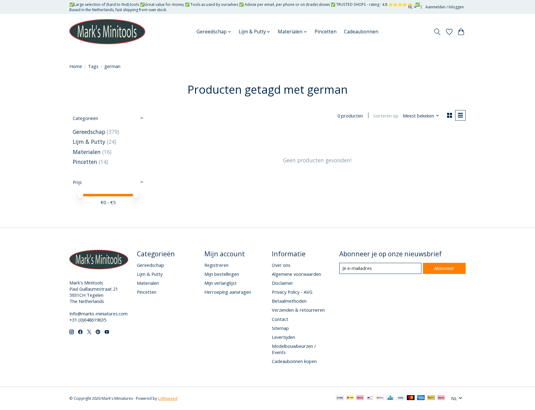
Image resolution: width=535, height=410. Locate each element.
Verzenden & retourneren (298, 310)
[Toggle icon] (437, 31)
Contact (280, 319)
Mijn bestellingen (221, 274)
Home (75, 66)
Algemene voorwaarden (296, 274)
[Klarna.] (441, 398)
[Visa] (401, 398)
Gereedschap (89, 131)
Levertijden (283, 337)
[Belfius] (380, 398)
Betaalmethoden (289, 301)
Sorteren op (385, 116)
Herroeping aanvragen (227, 292)
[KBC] (390, 398)
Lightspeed (167, 398)
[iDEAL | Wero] (350, 398)
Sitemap (280, 328)
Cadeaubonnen (361, 31)
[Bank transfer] (340, 398)
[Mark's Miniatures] (107, 31)
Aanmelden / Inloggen (444, 7)
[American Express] (421, 398)
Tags (93, 66)
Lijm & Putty (89, 141)
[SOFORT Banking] (360, 398)
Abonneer (444, 268)
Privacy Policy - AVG (292, 292)
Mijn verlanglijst (220, 283)
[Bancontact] (370, 398)
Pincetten (326, 31)
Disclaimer (282, 283)
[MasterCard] (411, 398)
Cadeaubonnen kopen (294, 361)
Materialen (87, 152)
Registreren (216, 265)
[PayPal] (431, 398)
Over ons (281, 265)
